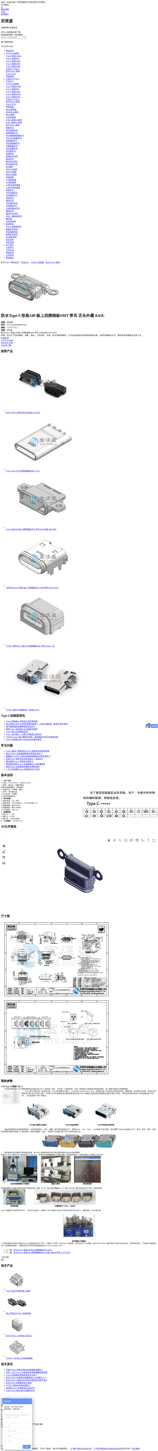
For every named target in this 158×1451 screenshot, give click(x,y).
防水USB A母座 (13, 125)
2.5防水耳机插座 (13, 185)
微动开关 (10, 159)
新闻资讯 (10, 224)
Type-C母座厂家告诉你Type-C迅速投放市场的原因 (27, 751)
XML (3, 12)
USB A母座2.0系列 (14, 120)
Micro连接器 (11, 109)
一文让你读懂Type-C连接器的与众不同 (23, 769)
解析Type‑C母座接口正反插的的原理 (22, 729)
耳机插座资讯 (12, 232)
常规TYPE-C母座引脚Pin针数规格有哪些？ (24, 1370)
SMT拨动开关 (12, 203)
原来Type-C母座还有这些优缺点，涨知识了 (24, 759)
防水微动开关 (12, 164)
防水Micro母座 (12, 112)
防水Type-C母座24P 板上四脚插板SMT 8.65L (33, 1250)
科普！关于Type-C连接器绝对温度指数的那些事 (26, 1372)
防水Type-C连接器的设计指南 (19, 1383)
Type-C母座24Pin (13, 66)
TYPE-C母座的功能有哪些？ (18, 1385)
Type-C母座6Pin (12, 58)
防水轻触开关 (12, 130)
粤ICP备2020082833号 (82, 1449)
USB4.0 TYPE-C (13, 69)
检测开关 (10, 154)
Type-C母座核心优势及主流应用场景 (22, 721)
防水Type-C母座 (13, 71)
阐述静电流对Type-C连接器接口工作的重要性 (25, 764)
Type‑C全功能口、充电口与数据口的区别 (23, 734)
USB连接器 (11, 117)
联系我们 (5, 14)
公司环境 (10, 255)
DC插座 (9, 167)
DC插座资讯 (11, 237)
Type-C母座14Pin (13, 61)
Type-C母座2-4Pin (13, 56)
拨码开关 (10, 211)
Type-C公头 (11, 74)
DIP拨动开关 (11, 206)
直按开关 (10, 198)
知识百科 (10, 240)
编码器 (9, 219)
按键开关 (10, 190)
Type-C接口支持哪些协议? (17, 732)
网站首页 (10, 51)
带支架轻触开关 (13, 143)
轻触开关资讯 (12, 229)
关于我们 (10, 245)
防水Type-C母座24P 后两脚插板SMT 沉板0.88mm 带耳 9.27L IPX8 (42, 1252)
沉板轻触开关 (12, 146)
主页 (17, 262)
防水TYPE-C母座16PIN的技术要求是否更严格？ (27, 1380)
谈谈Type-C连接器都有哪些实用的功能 (23, 767)
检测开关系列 (12, 156)
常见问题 (10, 242)
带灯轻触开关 (12, 148)
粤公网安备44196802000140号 (109, 1449)
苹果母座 (10, 76)
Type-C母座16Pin (13, 64)
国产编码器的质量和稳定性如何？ (21, 726)
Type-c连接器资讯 (13, 227)
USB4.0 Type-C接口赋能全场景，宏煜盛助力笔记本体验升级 (32, 737)
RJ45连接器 (11, 221)
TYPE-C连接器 (12, 53)
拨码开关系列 (12, 214)
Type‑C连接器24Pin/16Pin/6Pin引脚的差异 (23, 739)
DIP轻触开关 (11, 141)
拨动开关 (10, 201)
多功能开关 (11, 151)
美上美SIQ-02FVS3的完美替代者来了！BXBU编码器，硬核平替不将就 (37, 724)
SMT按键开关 (12, 193)
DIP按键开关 (11, 195)
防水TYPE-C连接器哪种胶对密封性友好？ (24, 754)
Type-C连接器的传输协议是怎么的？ (22, 1375)
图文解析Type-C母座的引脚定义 (20, 761)
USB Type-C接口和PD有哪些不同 (20, 1391)
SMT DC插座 (11, 169)
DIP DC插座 (11, 172)
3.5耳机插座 (11, 182)
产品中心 (10, 81)
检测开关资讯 (12, 234)
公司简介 (10, 247)
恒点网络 (136, 1449)
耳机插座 (10, 177)
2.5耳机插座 (11, 180)
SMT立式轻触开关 (14, 138)
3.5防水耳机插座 (13, 188)
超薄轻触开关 (12, 133)
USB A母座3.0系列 (14, 122)
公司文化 (10, 250)
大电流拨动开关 (13, 208)
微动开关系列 (12, 161)
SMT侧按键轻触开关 (15, 135)
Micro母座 (10, 115)
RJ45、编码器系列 (14, 216)
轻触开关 (10, 128)
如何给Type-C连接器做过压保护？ (21, 1388)
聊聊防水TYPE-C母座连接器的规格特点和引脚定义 (28, 756)
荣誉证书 (10, 253)
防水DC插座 (11, 174)
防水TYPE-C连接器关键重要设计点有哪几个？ (26, 1378)
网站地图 (5, 9)
